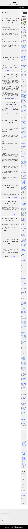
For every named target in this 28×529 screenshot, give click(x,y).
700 (22, 431)
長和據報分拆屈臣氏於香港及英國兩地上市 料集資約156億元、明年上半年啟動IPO (23, 280)
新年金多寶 (15, 98)
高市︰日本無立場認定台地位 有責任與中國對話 (23, 79)
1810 (24, 431)
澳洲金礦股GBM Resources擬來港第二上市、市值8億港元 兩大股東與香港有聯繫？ (23, 236)
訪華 (25, 460)
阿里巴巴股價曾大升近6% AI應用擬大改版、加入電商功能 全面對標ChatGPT (23, 337)
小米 (23, 446)
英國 (24, 459)
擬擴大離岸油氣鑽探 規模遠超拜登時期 (23, 292)
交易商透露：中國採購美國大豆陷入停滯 (23, 387)
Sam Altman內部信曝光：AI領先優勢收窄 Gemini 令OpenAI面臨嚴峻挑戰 (23, 219)
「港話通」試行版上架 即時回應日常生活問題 (23, 223)
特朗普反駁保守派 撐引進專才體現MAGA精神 (23, 289)
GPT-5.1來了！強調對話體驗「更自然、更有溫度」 (23, 408)
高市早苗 (22, 466)
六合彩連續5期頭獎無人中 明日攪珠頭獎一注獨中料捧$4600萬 (11, 241)
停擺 (24, 442)
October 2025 (23, 476)
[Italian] (25, 20)
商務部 (25, 445)
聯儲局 (23, 458)
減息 (22, 451)
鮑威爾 (25, 466)
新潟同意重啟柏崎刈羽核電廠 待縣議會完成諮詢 (23, 296)
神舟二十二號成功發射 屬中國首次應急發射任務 (23, 165)
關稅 (24, 463)
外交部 (22, 446)
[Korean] (23, 21)
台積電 (22, 445)
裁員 (23, 460)
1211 (23, 431)
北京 (25, 443)
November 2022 (23, 500)
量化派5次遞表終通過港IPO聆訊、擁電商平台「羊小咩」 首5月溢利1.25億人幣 (23, 254)
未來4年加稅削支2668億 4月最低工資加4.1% (23, 63)
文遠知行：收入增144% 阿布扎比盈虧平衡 (23, 201)
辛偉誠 (24, 461)
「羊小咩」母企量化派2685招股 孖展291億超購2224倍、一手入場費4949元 (23, 285)
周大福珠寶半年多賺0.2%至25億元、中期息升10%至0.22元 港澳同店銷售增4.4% (23, 177)
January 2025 (23, 490)
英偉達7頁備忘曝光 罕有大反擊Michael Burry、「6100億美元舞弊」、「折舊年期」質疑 (24, 101)
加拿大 (24, 443)
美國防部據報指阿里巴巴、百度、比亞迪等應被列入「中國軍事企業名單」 (23, 96)
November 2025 (23, 474)
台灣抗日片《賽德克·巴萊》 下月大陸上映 (23, 75)
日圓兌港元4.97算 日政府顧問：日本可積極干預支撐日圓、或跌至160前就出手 (23, 214)
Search (22, 11)
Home (20, 7)
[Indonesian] (24, 20)
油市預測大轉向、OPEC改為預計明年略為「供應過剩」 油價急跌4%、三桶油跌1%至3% (23, 359)
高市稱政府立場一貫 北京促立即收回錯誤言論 (23, 309)
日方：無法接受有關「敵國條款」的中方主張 (23, 173)
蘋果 (22, 460)
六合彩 (14, 70)
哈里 (23, 445)
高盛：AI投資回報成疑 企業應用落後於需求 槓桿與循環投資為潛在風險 (23, 375)
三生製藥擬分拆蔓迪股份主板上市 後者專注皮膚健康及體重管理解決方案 (23, 264)
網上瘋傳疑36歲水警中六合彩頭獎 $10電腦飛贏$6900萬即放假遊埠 (10, 20)
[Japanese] (22, 21)
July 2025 (22, 481)
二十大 (22, 440)
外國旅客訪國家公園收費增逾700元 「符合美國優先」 (23, 54)
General (9, 70)
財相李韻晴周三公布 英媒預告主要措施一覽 (23, 59)
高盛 (23, 466)
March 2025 (22, 487)
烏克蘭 (24, 453)
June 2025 (22, 482)
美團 (22, 457)
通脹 (25, 461)
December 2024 (23, 492)
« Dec (5, 522)
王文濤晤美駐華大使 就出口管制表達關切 (23, 316)
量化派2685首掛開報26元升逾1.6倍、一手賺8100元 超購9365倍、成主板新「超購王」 (23, 87)
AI (24, 432)
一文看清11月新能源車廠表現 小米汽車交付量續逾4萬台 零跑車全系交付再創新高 (23, 31)
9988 (22, 432)
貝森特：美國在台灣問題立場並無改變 (23, 72)
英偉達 (22, 459)
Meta (23, 435)
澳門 (25, 452)
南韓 (22, 444)
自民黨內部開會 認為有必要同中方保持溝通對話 (23, 319)
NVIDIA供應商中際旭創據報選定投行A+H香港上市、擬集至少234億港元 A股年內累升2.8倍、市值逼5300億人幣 (23, 369)
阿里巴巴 (23, 464)
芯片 (24, 458)
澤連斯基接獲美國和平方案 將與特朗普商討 (23, 303)
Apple (25, 432)
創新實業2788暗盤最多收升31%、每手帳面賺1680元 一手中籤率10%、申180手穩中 (23, 275)
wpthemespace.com (20, 527)
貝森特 (22, 461)
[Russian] (22, 22)
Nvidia (22, 436)
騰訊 (25, 465)
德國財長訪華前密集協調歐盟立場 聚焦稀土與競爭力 (23, 384)
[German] (23, 20)
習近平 (24, 457)
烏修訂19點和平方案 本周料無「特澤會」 (23, 147)
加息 (22, 443)
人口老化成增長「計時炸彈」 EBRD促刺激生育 (23, 144)
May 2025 (22, 484)
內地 (25, 442)
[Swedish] (24, 22)
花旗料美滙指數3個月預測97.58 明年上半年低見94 (23, 333)
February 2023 (23, 495)
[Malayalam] (24, 21)
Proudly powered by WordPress (9, 527)
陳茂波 (25, 464)
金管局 (22, 463)
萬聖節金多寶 (15, 197)
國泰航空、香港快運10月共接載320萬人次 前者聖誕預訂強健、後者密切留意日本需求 (23, 205)
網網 (14, 2)
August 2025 (23, 479)
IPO (22, 435)
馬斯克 (24, 465)
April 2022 (22, 503)
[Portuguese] (25, 21)
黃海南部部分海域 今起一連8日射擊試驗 (23, 69)
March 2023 (22, 493)
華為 (25, 459)
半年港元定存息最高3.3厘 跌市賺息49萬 (23, 326)
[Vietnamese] (23, 23)
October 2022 (23, 501)
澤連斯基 (24, 452)
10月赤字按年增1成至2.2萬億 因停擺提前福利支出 (23, 50)
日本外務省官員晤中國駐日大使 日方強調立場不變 (23, 162)
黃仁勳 (23, 467)
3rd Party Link (24, 7)
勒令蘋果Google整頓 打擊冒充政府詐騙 (23, 151)
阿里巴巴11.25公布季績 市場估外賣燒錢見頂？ (23, 330)
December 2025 (23, 473)
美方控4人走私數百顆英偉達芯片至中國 (23, 312)
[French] (22, 20)
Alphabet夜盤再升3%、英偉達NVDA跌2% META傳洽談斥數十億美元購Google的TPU (23, 188)
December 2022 (23, 498)
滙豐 (22, 452)
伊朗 (25, 441)
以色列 (24, 441)
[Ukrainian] (22, 23)
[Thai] (25, 22)
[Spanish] (23, 22)
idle (12, 78)
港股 (25, 451)
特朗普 (23, 454)
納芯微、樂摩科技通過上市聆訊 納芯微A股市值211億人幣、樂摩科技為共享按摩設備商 (23, 259)
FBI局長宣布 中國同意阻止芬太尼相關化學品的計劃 (23, 397)
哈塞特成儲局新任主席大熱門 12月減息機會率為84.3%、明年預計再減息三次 (23, 123)
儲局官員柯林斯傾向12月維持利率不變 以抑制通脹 (23, 401)
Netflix (25, 435)
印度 (23, 444)
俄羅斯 (23, 442)
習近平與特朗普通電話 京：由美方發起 (23, 159)
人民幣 (22, 441)
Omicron (24, 436)
